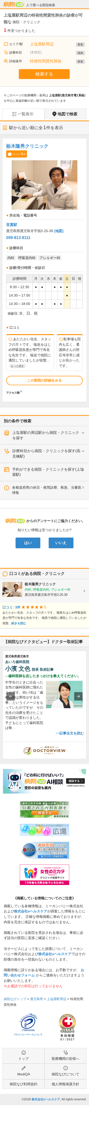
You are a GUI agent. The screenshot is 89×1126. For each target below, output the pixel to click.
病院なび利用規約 (23, 1084)
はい (28, 543)
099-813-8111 (18, 238)
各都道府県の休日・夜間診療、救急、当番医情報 (46, 490)
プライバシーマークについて (28, 1034)
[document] (44, 267)
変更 (80, 44)
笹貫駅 (11, 224)
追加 (80, 52)
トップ (23, 1059)
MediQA (23, 1074)
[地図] (59, 231)
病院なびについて (65, 1074)
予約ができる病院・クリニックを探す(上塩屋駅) (48, 472)
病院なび (13, 4)
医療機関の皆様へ (65, 1059)
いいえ (61, 543)
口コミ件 (19, 154)
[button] (10, 696)
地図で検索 (67, 114)
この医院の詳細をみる (44, 380)
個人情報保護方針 (65, 1084)
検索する (44, 74)
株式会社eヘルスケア (30, 911)
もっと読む (17, 365)
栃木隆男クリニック (27, 146)
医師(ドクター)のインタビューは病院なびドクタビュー (86, 744)
